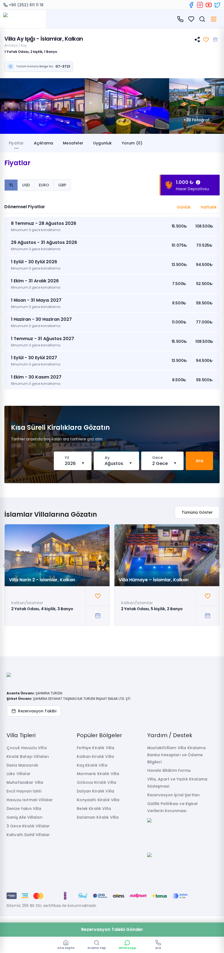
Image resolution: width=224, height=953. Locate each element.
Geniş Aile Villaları (25, 817)
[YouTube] (208, 5)
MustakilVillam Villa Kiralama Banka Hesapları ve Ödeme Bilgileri (176, 755)
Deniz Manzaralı (22, 765)
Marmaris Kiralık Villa (98, 773)
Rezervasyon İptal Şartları (173, 795)
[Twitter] (217, 5)
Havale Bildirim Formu (169, 770)
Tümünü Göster (197, 512)
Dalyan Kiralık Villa (95, 791)
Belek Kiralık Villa (94, 808)
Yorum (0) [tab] (132, 143)
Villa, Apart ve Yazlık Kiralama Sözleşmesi (177, 782)
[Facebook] (191, 5)
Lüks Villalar (19, 773)
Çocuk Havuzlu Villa (27, 748)
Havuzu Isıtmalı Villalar (30, 800)
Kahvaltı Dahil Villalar (28, 834)
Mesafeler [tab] (73, 143)
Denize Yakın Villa (24, 808)
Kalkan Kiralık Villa (95, 756)
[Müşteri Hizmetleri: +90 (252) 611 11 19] (180, 19)
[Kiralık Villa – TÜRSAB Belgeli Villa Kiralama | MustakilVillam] (23, 19)
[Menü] (214, 19)
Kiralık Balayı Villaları (28, 756)
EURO (44, 185)
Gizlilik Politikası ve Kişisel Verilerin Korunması (172, 807)
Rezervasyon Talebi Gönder (112, 929)
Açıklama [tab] (43, 143)
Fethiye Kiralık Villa (95, 748)
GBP (62, 185)
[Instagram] (200, 5)
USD (26, 185)
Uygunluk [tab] (102, 143)
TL (11, 185)
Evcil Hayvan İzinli (24, 791)
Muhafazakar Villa (25, 782)
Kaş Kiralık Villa (92, 765)
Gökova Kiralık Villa (96, 782)
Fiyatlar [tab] (16, 143)
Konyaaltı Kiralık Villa (98, 800)
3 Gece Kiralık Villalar (28, 826)
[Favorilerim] (191, 19)
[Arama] (202, 19)
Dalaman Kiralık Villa (98, 817)
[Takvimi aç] (215, 39)
